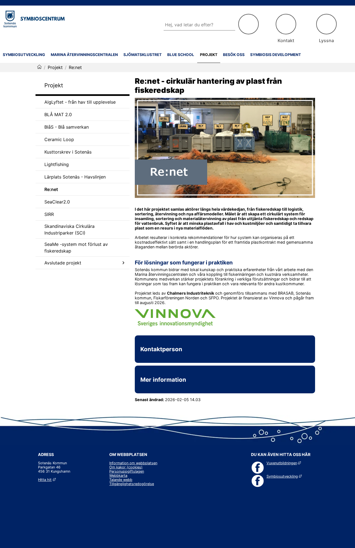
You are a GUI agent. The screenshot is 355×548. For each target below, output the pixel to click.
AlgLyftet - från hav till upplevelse (80, 102)
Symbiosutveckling (24, 54)
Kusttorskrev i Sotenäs (68, 152)
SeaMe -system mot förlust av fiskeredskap (76, 247)
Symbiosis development (275, 54)
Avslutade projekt (62, 263)
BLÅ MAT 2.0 (58, 114)
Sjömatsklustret (142, 54)
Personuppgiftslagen (126, 471)
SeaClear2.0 (57, 202)
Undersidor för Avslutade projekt (123, 263)
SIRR (49, 214)
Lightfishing (56, 164)
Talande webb (120, 480)
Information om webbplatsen (133, 463)
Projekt (208, 54)
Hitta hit (46, 480)
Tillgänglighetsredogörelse (131, 484)
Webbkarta (118, 475)
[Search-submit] (248, 24)
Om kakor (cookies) (126, 467)
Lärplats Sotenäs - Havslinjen (75, 177)
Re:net (51, 189)
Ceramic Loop (59, 139)
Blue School (180, 54)
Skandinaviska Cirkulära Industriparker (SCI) (69, 229)
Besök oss (234, 54)
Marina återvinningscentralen (84, 54)
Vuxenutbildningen (284, 463)
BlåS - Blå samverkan (66, 127)
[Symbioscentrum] (39, 67)
